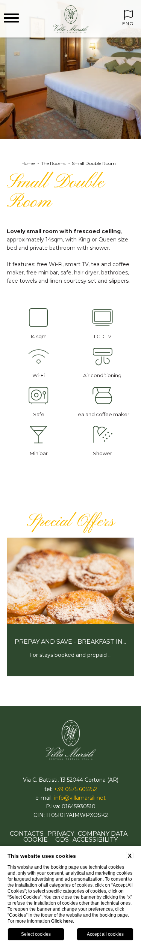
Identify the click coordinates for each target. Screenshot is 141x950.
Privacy (60, 833)
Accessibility (95, 839)
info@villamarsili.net (80, 797)
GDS (62, 839)
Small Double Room (94, 163)
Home (28, 163)
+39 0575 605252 (75, 789)
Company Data (102, 833)
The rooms (53, 163)
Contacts (27, 833)
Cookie (35, 839)
